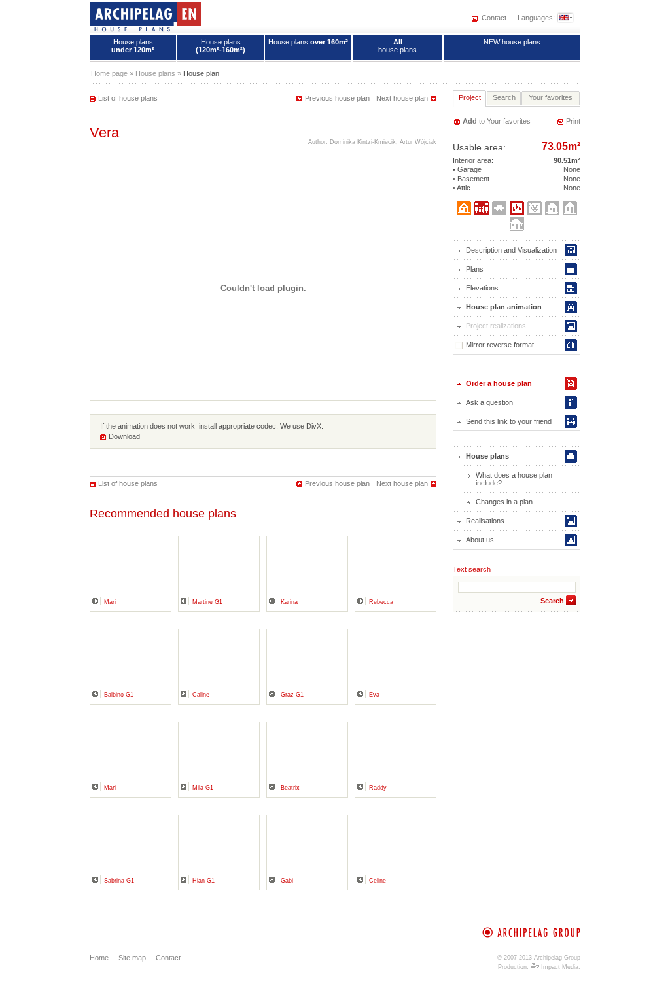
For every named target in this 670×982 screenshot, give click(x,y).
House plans (132, 46)
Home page (109, 73)
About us (480, 540)
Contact (494, 18)
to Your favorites (497, 121)
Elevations (482, 288)
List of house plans (128, 98)
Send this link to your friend (509, 421)
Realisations (485, 521)
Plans (475, 269)
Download (124, 436)
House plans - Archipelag (145, 16)
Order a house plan (499, 383)
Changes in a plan (504, 502)
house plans (397, 46)
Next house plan (402, 98)
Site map (132, 958)
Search (552, 601)
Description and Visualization (511, 250)
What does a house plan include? (514, 479)
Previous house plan (337, 98)
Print (573, 121)
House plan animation (504, 307)
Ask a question (489, 402)
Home (99, 958)
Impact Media (558, 967)
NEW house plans (512, 42)
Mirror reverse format (500, 345)
